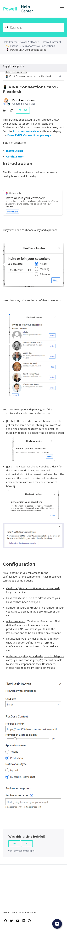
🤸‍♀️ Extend (12, 46)
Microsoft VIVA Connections (38, 46)
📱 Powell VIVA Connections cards (26, 49)
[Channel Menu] (57, 924)
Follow (23, 110)
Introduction (14, 150)
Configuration (15, 156)
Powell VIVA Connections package (29, 135)
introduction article (26, 131)
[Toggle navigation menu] (62, 9)
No (26, 843)
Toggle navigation (13, 66)
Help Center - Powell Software (21, 42)
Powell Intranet (52, 42)
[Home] (18, 8)
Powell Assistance (23, 100)
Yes (14, 843)
